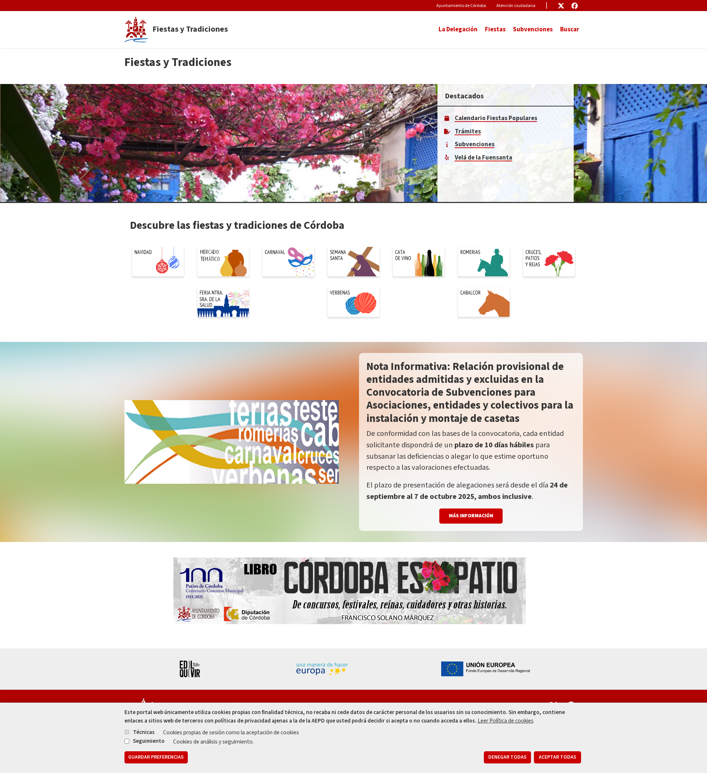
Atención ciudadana (515, 6)
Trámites (468, 131)
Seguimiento (149, 741)
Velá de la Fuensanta (483, 157)
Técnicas (144, 732)
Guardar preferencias (156, 757)
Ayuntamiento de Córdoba (461, 6)
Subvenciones (533, 29)
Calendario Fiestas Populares (496, 118)
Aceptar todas (557, 757)
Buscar (569, 29)
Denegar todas (507, 757)
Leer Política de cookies (506, 721)
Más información (471, 516)
